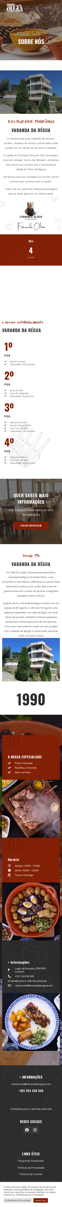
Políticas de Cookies (31, 1174)
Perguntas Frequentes (31, 1160)
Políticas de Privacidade (31, 1167)
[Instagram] (35, 1129)
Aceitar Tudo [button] (40, 1200)
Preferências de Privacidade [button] (17, 1200)
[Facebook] (27, 1129)
